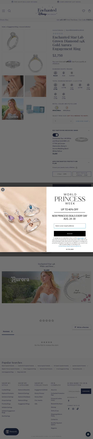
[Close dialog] (2, 189)
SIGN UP (69, 234)
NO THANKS (70, 249)
